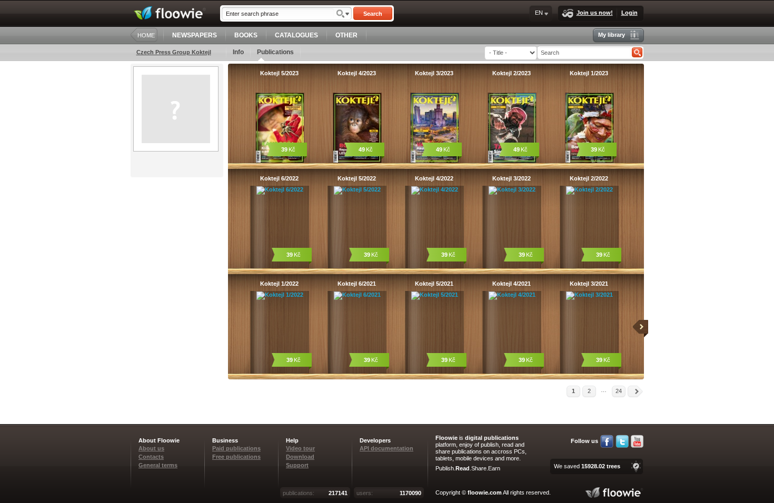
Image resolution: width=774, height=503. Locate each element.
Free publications (236, 457)
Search (372, 14)
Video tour (300, 448)
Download (300, 457)
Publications (275, 52)
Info (238, 52)
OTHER (346, 35)
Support (297, 465)
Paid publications (236, 448)
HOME (146, 35)
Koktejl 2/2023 (511, 73)
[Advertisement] (178, 219)
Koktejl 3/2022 (511, 178)
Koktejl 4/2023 (357, 73)
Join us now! (595, 12)
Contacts (151, 457)
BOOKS (245, 35)
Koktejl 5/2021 (434, 283)
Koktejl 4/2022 (434, 178)
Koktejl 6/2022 (279, 178)
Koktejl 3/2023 (434, 73)
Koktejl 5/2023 (279, 73)
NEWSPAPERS (194, 35)
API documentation (386, 448)
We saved (587, 466)
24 (619, 391)
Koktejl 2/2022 (589, 178)
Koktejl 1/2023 (589, 73)
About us (151, 448)
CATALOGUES (296, 35)
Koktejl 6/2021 (357, 283)
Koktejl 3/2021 (589, 283)
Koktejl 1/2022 (279, 283)
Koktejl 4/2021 (511, 283)
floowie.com (485, 492)
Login (629, 12)
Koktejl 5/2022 (357, 178)
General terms (157, 465)
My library (611, 35)
